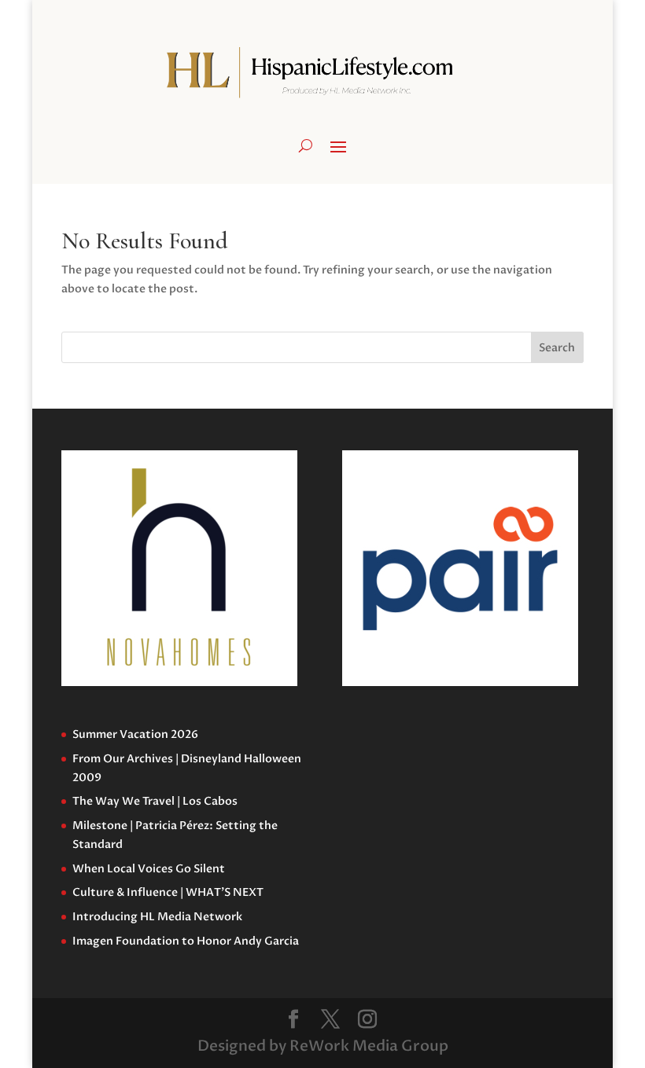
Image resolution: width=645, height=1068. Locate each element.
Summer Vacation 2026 (135, 734)
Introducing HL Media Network (157, 916)
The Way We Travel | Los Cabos (155, 801)
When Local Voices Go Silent (148, 868)
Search (557, 347)
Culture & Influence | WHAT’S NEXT (168, 892)
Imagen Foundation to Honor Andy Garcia (185, 941)
